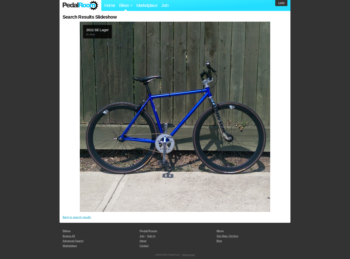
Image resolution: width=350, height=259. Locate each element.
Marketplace (146, 5)
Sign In (151, 236)
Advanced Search (73, 240)
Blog (219, 240)
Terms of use (188, 255)
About (143, 240)
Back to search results (77, 217)
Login (281, 2)
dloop (92, 34)
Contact (144, 245)
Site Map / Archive (227, 236)
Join (164, 5)
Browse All (69, 236)
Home (109, 5)
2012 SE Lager (97, 30)
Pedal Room (80, 5)
